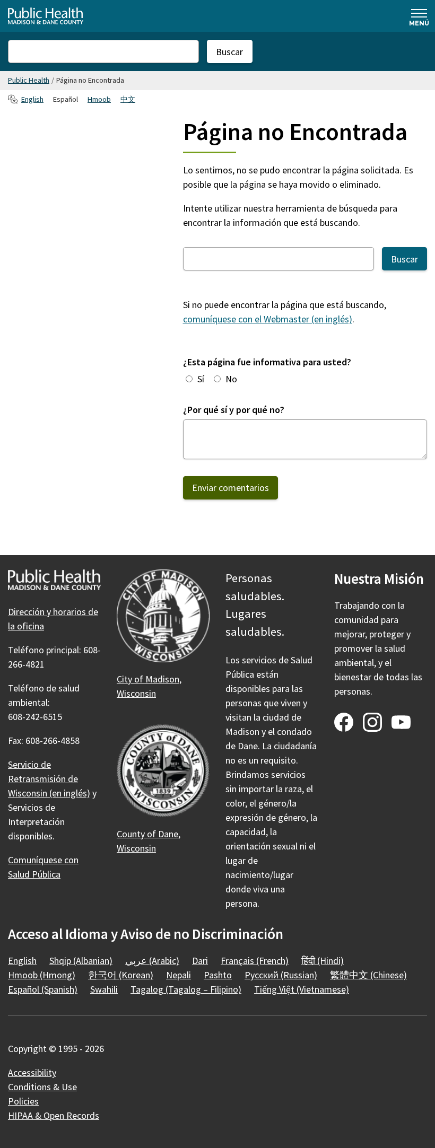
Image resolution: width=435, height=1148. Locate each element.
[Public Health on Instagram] (372, 722)
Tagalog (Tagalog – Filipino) (185, 989)
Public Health (28, 80)
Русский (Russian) (281, 975)
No (231, 379)
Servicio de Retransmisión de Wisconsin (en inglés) (49, 778)
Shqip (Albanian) (80, 960)
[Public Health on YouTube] (401, 722)
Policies (23, 1101)
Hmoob (99, 99)
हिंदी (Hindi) (322, 960)
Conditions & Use (42, 1087)
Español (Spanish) (42, 989)
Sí (200, 379)
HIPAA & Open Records (53, 1115)
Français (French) (255, 960)
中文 (127, 99)
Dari (200, 960)
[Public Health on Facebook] (343, 722)
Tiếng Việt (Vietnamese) (301, 989)
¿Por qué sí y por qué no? (233, 410)
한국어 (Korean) (120, 975)
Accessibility (32, 1072)
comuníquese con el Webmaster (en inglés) (267, 319)
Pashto (218, 975)
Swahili (104, 989)
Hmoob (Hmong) (41, 975)
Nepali (178, 975)
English (32, 99)
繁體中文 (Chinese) (368, 975)
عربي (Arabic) (152, 960)
